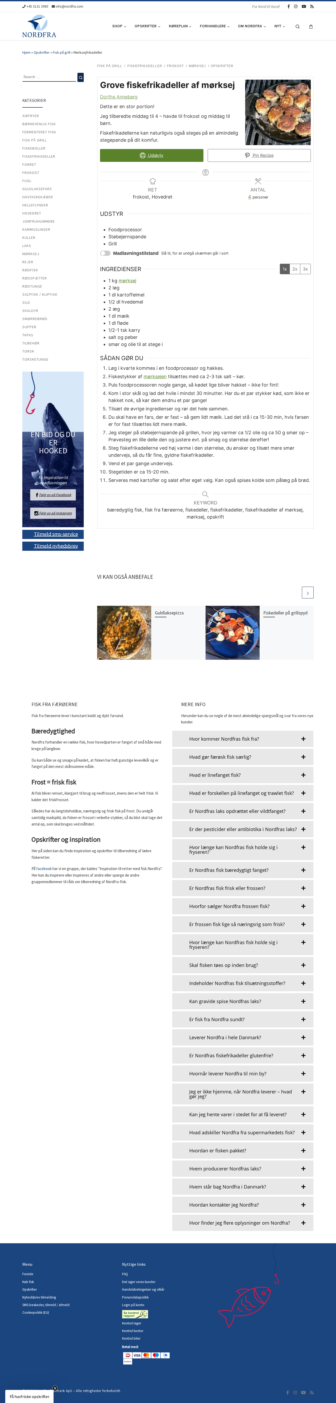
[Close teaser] (55, 1388)
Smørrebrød (35, 318)
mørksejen (155, 376)
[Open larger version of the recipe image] (278, 112)
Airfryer (30, 115)
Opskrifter (42, 52)
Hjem (26, 52)
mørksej (127, 280)
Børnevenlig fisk (39, 124)
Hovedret (31, 213)
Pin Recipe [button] (262, 155)
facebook (44, 868)
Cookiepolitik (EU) (35, 1312)
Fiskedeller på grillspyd (285, 613)
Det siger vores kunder (138, 1282)
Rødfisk (30, 270)
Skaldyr (30, 310)
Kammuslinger (36, 229)
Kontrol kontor (133, 1331)
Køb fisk (28, 1282)
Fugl (27, 180)
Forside (27, 1274)
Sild (26, 302)
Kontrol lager (132, 1323)
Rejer (27, 262)
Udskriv (155, 155)
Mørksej (30, 253)
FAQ (125, 1274)
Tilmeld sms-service (56, 533)
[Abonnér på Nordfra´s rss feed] (312, 6)
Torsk (28, 351)
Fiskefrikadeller (38, 156)
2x (294, 269)
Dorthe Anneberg (119, 97)
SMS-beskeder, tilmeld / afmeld (46, 1305)
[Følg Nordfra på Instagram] (295, 6)
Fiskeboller (34, 148)
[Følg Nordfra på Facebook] (288, 6)
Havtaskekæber (37, 197)
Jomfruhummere (38, 221)
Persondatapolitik (135, 1297)
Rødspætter (34, 278)
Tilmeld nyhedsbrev (56, 545)
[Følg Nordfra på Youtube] (304, 6)
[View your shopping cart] (311, 26)
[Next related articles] (308, 592)
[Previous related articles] (295, 592)
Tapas (27, 335)
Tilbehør (31, 343)
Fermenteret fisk (39, 132)
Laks (26, 245)
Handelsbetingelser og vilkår (143, 1289)
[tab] (242, 739)
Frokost (30, 172)
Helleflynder (35, 205)
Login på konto (133, 1305)
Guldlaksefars (37, 188)
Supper (29, 326)
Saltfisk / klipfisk (39, 294)
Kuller (28, 237)
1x (285, 269)
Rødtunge (32, 286)
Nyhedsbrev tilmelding (39, 1297)
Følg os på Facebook (55, 494)
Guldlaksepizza (169, 613)
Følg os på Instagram (55, 513)
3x (305, 269)
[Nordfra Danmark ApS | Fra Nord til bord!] (39, 25)
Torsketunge (35, 359)
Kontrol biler (131, 1338)
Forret (29, 164)
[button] (29, 1396)
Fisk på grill (61, 52)
